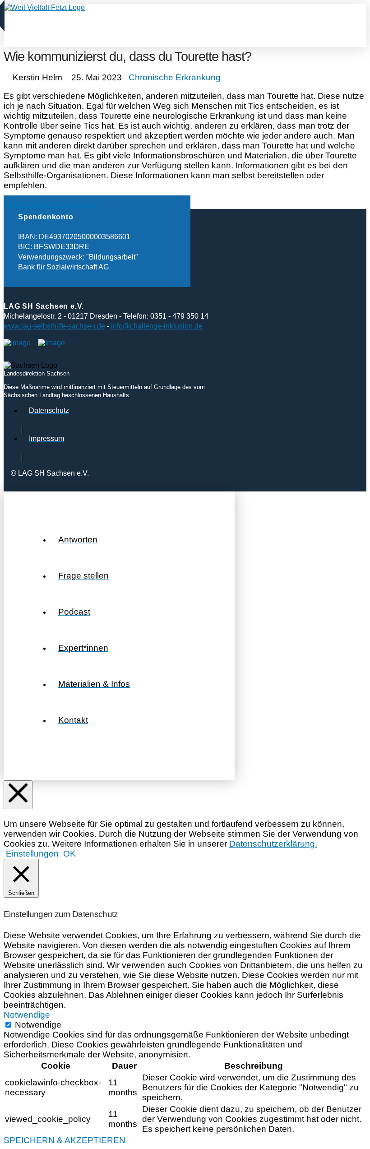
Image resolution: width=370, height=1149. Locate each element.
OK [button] (69, 853)
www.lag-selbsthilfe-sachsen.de (54, 326)
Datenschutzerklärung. (273, 843)
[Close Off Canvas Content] (18, 794)
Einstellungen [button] (32, 853)
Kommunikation (34, 203)
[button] (14, 22)
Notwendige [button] (27, 1014)
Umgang (80, 203)
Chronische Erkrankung (175, 77)
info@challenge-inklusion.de (157, 326)
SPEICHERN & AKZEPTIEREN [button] (64, 1140)
